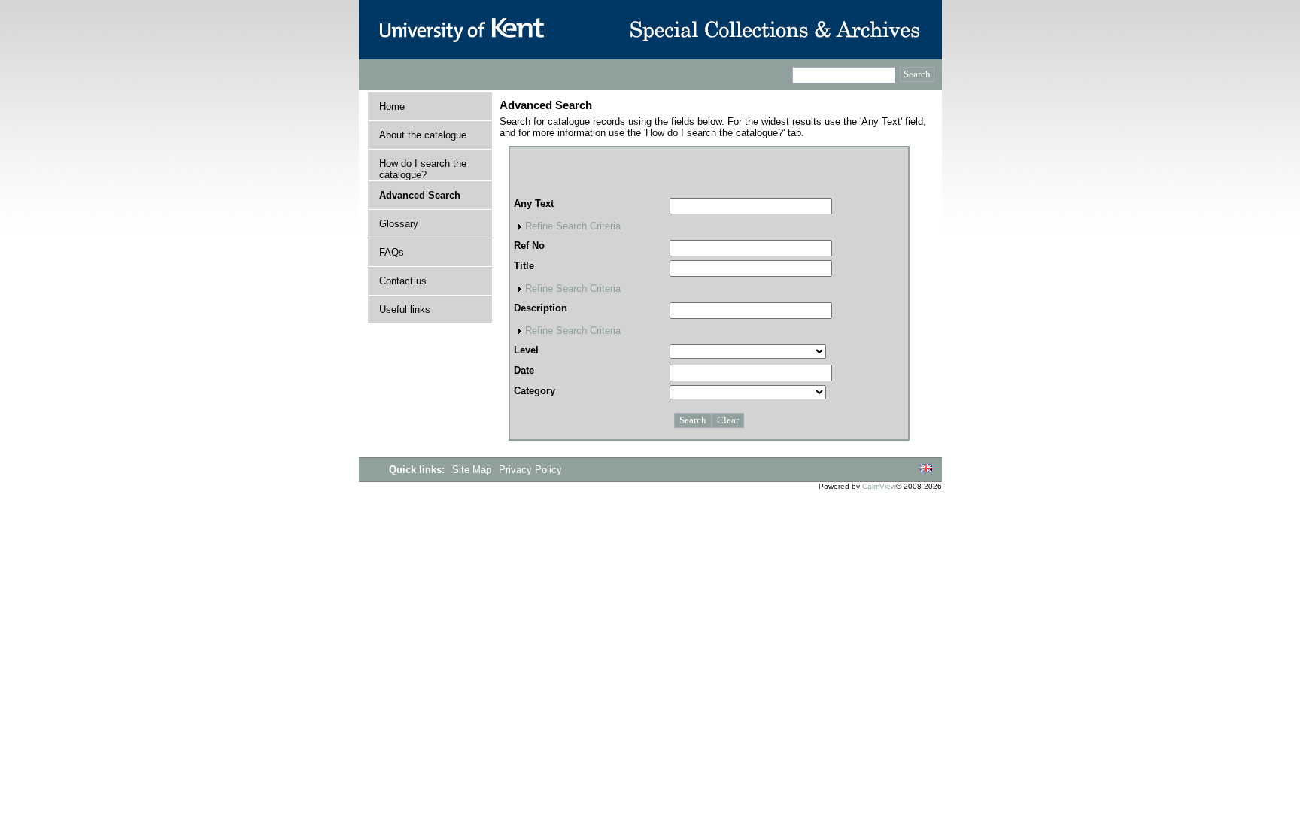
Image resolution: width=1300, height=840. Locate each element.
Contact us (403, 281)
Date (524, 370)
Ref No (529, 245)
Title (524, 265)
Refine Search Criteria (573, 226)
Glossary (398, 223)
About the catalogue (422, 135)
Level (526, 350)
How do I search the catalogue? (422, 169)
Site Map (473, 469)
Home (392, 106)
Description (540, 308)
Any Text (534, 203)
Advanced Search (419, 195)
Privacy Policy (530, 469)
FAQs (391, 252)
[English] (926, 469)
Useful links (404, 309)
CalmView (879, 486)
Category (534, 390)
